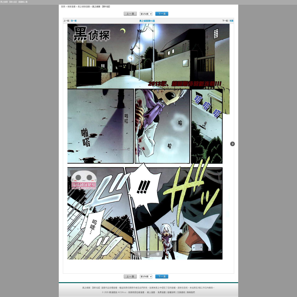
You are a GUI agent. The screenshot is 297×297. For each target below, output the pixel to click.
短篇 (231, 21)
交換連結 (181, 292)
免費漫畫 (162, 292)
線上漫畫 (151, 292)
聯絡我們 (191, 292)
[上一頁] (130, 14)
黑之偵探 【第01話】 (91, 288)
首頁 (63, 6)
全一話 (74, 21)
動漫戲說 (113, 292)
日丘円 (140, 288)
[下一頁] (161, 14)
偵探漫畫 (71, 6)
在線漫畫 (140, 292)
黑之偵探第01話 (147, 21)
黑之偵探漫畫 (84, 6)
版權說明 (171, 292)
